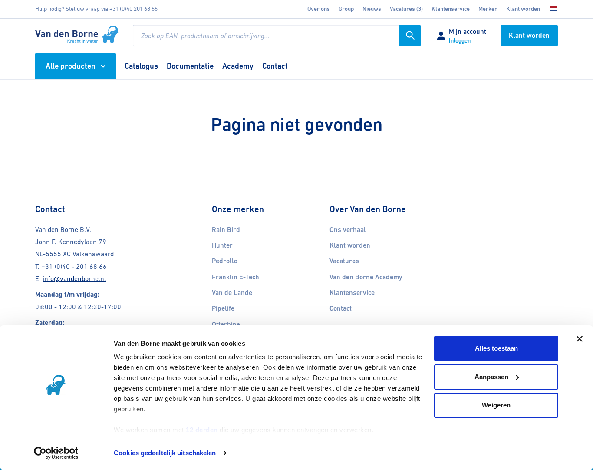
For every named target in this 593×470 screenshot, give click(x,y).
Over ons (318, 9)
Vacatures (344, 261)
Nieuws (371, 9)
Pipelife (223, 308)
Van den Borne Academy (365, 277)
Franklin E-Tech (235, 277)
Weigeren (496, 405)
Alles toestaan (496, 348)
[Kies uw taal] (551, 9)
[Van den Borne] (77, 34)
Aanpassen (491, 377)
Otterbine (226, 324)
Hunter (222, 245)
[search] (277, 35)
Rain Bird (226, 230)
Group (346, 9)
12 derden (202, 430)
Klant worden (523, 9)
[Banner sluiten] (580, 339)
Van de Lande (232, 293)
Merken (487, 9)
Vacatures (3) (406, 9)
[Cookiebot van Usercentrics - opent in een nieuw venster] (56, 453)
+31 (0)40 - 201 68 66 (74, 266)
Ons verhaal (347, 230)
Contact (340, 308)
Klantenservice (451, 9)
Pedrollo (224, 261)
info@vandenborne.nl (74, 278)
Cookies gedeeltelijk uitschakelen (165, 453)
